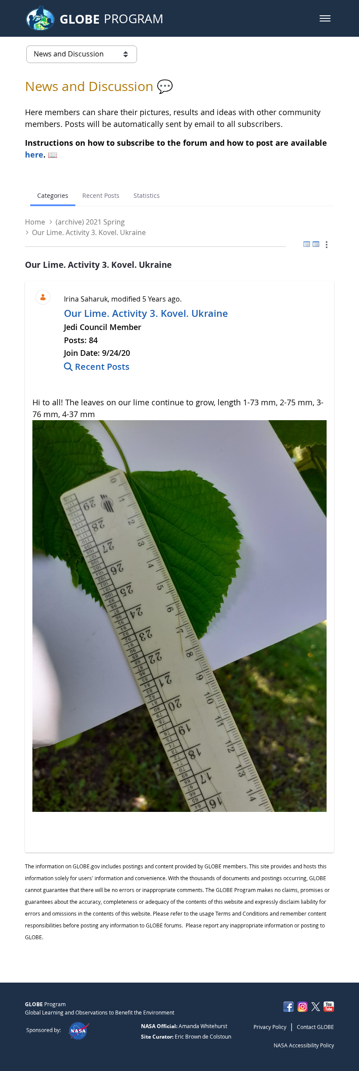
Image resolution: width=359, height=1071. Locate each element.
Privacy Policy (269, 1026)
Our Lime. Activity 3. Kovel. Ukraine (146, 313)
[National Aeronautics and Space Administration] (78, 1029)
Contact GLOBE (315, 1026)
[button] (325, 18)
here (34, 154)
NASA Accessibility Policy (304, 1045)
